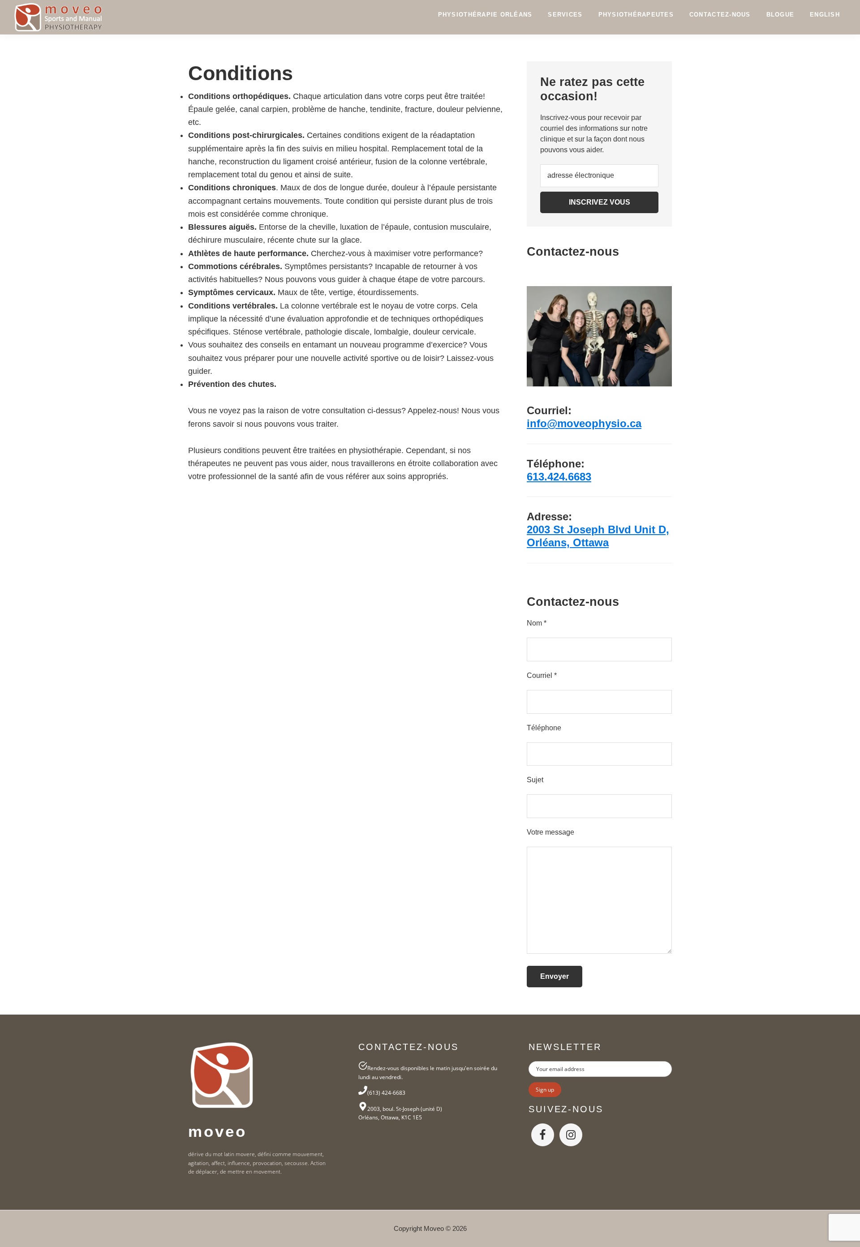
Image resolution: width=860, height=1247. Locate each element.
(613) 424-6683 (386, 1093)
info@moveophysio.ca (584, 423)
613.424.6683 (559, 477)
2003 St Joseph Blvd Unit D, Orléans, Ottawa (598, 536)
